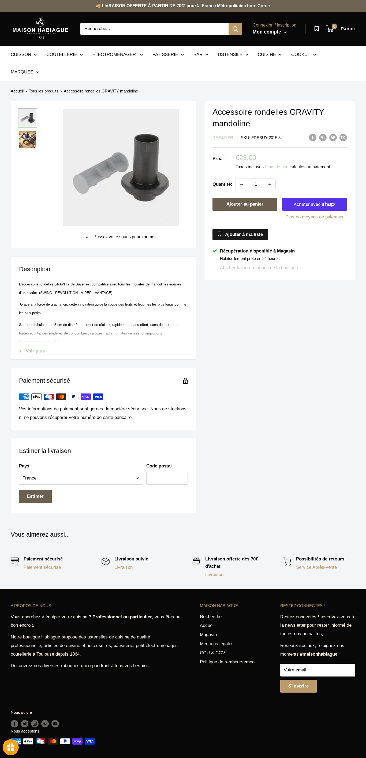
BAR (198, 54)
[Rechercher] (235, 29)
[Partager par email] (343, 137)
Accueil (17, 91)
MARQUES (22, 72)
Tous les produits (43, 91)
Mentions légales (217, 643)
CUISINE (267, 54)
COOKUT (300, 54)
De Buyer (222, 137)
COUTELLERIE (61, 54)
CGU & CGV (212, 652)
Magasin (208, 634)
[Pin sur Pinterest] (323, 137)
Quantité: (222, 184)
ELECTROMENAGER (114, 54)
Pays (24, 466)
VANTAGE (103, 293)
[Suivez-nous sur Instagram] (35, 723)
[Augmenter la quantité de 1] (269, 184)
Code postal (159, 466)
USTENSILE (230, 54)
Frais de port (277, 167)
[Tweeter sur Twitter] (333, 137)
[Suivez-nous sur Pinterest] (45, 723)
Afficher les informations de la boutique (259, 267)
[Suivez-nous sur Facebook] (14, 723)
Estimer (35, 496)
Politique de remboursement (228, 661)
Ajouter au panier (244, 204)
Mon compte (267, 32)
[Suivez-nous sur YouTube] (55, 723)
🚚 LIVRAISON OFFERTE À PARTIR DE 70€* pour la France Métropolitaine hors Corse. (183, 5)
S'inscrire (298, 686)
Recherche (211, 616)
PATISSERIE (165, 54)
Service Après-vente (316, 567)
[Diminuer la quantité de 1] (241, 184)
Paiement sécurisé (42, 567)
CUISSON (21, 54)
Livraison (123, 567)
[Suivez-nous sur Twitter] (24, 723)
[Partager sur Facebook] (312, 137)
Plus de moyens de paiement (314, 217)
